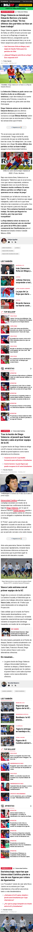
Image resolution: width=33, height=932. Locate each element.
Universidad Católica (19, 431)
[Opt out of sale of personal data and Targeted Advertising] (2, 929)
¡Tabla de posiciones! (14, 1)
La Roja (17, 247)
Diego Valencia (6, 247)
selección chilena (7, 250)
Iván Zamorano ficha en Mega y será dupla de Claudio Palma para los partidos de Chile (16, 49)
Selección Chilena (23, 12)
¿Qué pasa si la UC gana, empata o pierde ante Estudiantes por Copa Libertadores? (16, 897)
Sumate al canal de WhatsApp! (15, 8)
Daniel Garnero (19, 510)
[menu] (2, 5)
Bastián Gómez (7, 910)
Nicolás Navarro (8, 470)
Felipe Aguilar (7, 61)
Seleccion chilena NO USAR (10, 253)
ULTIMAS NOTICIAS (17, 6)
